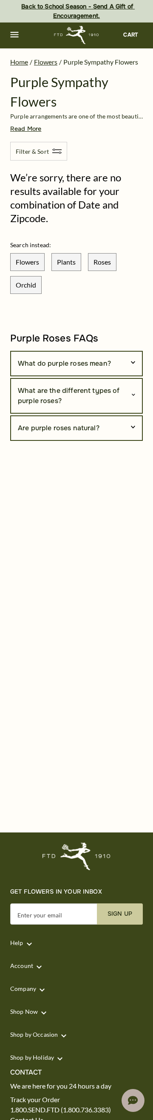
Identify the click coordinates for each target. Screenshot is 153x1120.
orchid (26, 285)
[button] (14, 35)
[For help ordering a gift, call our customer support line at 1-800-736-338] (76, 35)
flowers (27, 262)
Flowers (45, 62)
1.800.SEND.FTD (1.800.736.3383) (60, 1109)
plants (66, 262)
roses (102, 262)
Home (19, 62)
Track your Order (35, 1099)
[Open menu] (14, 35)
